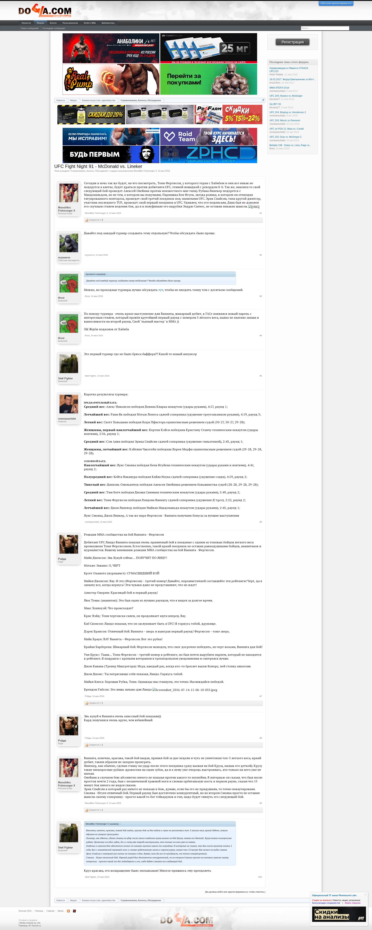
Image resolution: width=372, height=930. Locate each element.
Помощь (39, 911)
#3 (261, 296)
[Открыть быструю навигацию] (263, 100)
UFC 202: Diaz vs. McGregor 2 (285, 137)
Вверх (61, 911)
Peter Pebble (276, 74)
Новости (26, 23)
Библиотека (108, 23)
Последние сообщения (53, 28)
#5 (261, 376)
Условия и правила (28, 920)
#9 (261, 803)
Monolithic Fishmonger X (145, 171)
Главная (50, 911)
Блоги (53, 23)
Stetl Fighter (65, 378)
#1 (261, 213)
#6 (261, 522)
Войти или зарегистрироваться (336, 3)
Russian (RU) (25, 911)
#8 (261, 738)
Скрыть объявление (365, 894)
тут (160, 290)
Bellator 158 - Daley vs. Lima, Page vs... (290, 145)
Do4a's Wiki (90, 23)
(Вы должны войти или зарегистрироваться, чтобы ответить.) (235, 892)
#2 (261, 255)
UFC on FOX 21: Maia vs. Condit (287, 128)
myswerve (64, 257)
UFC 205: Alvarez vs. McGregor (286, 96)
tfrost (61, 297)
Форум (40, 23)
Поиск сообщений (29, 28)
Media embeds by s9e (30, 923)
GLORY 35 (275, 104)
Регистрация (293, 42)
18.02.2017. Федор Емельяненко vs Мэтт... (293, 79)
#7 (261, 696)
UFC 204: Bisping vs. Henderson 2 (288, 112)
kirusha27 (275, 99)
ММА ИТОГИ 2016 (279, 87)
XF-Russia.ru (34, 925)
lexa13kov (275, 82)
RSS (68, 911)
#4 (261, 335)
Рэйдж (62, 558)
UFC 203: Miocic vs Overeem (285, 120)
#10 (260, 877)
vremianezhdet (67, 418)
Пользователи (70, 23)
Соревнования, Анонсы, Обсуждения (89, 171)
